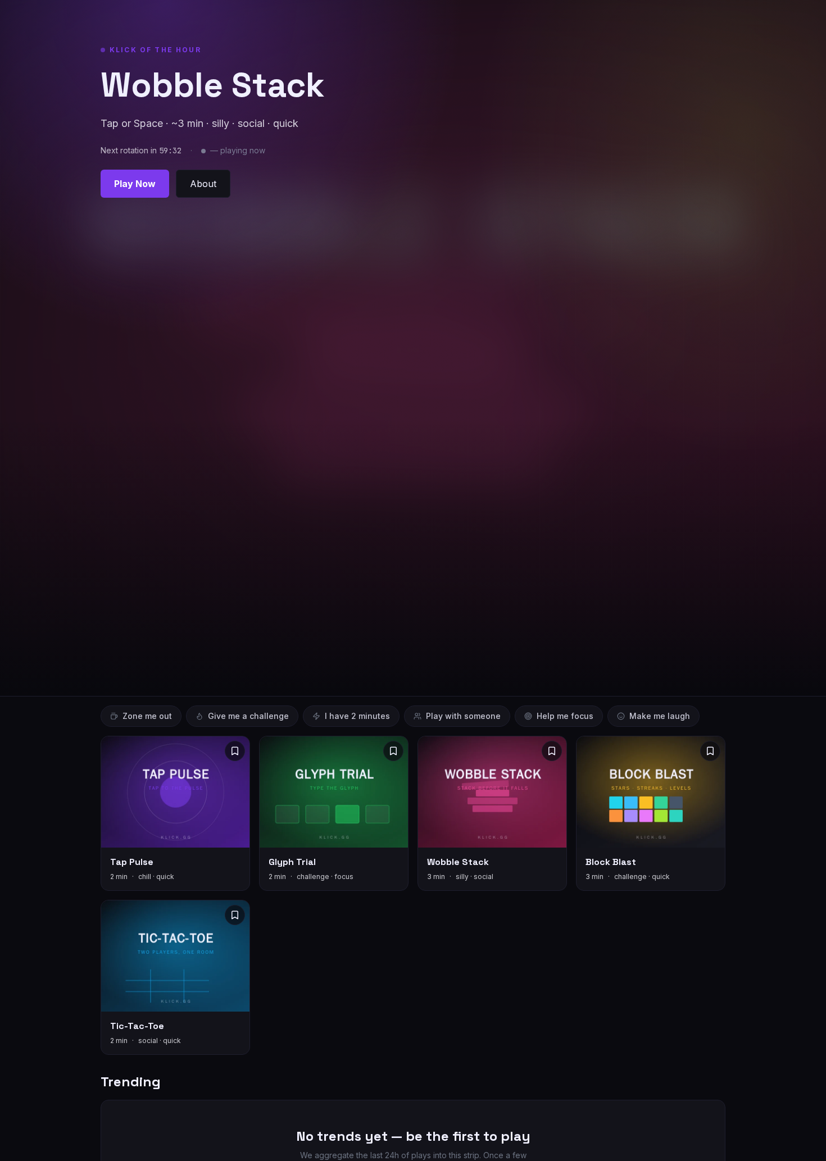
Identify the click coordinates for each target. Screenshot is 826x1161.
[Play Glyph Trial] (334, 813)
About (203, 183)
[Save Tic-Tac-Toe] (235, 915)
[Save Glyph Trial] (393, 751)
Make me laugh (659, 716)
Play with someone (463, 716)
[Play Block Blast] (651, 813)
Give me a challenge (248, 716)
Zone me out (147, 716)
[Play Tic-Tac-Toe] (175, 977)
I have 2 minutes (357, 716)
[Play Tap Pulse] (175, 813)
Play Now (135, 183)
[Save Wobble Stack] (552, 751)
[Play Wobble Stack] (492, 813)
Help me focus (565, 716)
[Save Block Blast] (710, 751)
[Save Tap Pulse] (235, 751)
